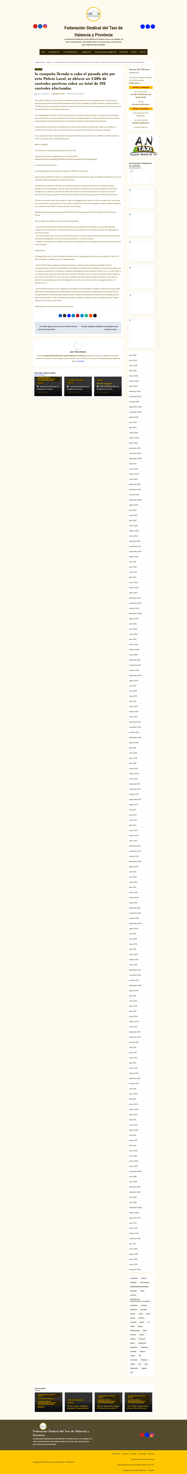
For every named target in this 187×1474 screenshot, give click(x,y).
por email (80, 361)
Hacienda (133, 1322)
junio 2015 (133, 939)
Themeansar (69, 1462)
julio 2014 (132, 996)
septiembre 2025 (135, 407)
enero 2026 (133, 386)
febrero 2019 (134, 712)
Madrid (132, 1326)
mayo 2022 (133, 515)
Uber (146, 1364)
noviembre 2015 (135, 913)
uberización (134, 1368)
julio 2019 (132, 686)
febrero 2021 (134, 588)
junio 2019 (133, 691)
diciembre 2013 (134, 1032)
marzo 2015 (133, 954)
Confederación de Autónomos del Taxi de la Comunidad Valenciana (46, 379)
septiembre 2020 (135, 613)
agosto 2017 (133, 805)
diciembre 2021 (135, 541)
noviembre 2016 (135, 851)
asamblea (133, 1282)
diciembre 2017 (134, 784)
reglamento (142, 1343)
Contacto (125, 1454)
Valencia (144, 1368)
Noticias (38, 69)
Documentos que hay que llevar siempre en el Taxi (135, 1465)
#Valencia (80, 94)
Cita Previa (124, 52)
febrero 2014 (134, 1022)
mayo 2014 (133, 1006)
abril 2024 (133, 427)
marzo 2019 (133, 706)
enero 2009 (133, 1166)
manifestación (135, 1330)
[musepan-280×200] (142, 198)
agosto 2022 (134, 505)
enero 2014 (133, 1027)
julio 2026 (133, 355)
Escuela (134, 52)
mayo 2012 (133, 1094)
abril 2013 (132, 1063)
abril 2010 (132, 1146)
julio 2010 (132, 1135)
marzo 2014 (133, 1016)
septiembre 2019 (135, 675)
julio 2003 (133, 1202)
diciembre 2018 (135, 722)
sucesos (142, 1351)
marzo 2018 (133, 768)
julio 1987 (132, 1244)
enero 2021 (133, 593)
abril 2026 (133, 371)
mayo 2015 (133, 944)
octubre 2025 (134, 402)
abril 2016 (132, 887)
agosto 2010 (133, 1130)
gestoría (141, 1318)
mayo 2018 (133, 758)
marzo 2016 (133, 892)
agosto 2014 (133, 991)
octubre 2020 (134, 608)
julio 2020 (133, 624)
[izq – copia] (143, 146)
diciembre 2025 (135, 391)
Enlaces (133, 1454)
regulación (133, 1347)
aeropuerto (134, 1278)
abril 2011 (132, 1120)
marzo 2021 (133, 582)
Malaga (140, 1326)
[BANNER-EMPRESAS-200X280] (142, 224)
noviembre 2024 (135, 412)
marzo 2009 (133, 1161)
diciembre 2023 (135, 448)
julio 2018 (132, 748)
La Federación (54, 52)
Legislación (86, 52)
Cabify (142, 1290)
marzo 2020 (133, 644)
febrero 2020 (134, 650)
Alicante (144, 1278)
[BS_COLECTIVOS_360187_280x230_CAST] (142, 277)
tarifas (132, 1355)
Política (132, 1338)
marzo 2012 (133, 1104)
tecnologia (133, 1359)
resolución (144, 1347)
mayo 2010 (133, 1140)
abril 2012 (132, 1099)
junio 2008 (133, 1182)
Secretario (45, 94)
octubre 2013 (134, 1042)
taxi (139, 1355)
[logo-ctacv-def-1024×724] (141, 177)
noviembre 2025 (135, 396)
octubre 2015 (134, 918)
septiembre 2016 (135, 861)
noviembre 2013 (135, 1037)
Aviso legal (142, 1454)
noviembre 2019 (135, 665)
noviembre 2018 (135, 727)
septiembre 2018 (135, 737)
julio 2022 (133, 510)
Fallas (141, 1313)
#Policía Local (72, 94)
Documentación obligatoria (106, 52)
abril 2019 (132, 701)
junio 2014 (133, 1001)
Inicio (43, 52)
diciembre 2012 (135, 1078)
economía (143, 1309)
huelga (142, 1322)
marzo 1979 (133, 1264)
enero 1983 (133, 1259)
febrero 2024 (134, 438)
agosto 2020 (134, 619)
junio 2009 (133, 1156)
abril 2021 (132, 577)
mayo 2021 (133, 572)
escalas (132, 1313)
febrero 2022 (134, 531)
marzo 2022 (133, 526)
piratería (133, 1334)
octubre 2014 (134, 980)
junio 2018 (133, 753)
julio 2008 (133, 1177)
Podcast (143, 52)
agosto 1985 (133, 1254)
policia (142, 1334)
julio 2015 (132, 934)
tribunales (144, 1359)
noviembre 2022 (135, 489)
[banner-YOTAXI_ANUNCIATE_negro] (143, 334)
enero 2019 (133, 717)
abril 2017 (132, 825)
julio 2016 (132, 872)
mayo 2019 (133, 696)
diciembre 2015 (134, 908)
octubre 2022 (134, 495)
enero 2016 (133, 903)
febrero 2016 (134, 898)
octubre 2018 (134, 732)
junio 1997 (133, 1223)
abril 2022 (133, 520)
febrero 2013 (134, 1073)
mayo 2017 (133, 820)
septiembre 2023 (135, 458)
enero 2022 (133, 536)
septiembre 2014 (135, 985)
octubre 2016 (134, 856)
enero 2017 (133, 841)
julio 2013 (132, 1047)
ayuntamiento (144, 1282)
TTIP (139, 1364)
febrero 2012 (134, 1109)
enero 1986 (133, 1249)
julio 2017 (132, 810)
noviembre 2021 (135, 546)
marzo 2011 (133, 1125)
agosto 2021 (133, 557)
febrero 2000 (134, 1213)
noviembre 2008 (135, 1171)
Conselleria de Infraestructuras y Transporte (140, 1300)
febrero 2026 (134, 381)
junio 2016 (133, 877)
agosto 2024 (134, 417)
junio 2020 (133, 629)
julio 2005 (133, 1197)
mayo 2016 (133, 882)
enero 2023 (133, 479)
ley (148, 1322)
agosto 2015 (133, 929)
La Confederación (71, 52)
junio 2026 (133, 360)
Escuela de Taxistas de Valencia (134, 1470)
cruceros (144, 1305)
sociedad (133, 1351)
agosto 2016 (133, 867)
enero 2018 (133, 779)
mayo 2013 (133, 1058)
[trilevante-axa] (143, 304)
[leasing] (142, 251)
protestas (142, 1338)
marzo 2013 (133, 1068)
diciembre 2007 (135, 1187)
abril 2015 (132, 949)
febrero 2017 (134, 836)
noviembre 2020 (135, 603)
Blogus (59, 1462)
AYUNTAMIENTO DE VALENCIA (139, 1286)
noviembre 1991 (135, 1238)
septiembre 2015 (135, 923)
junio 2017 (133, 815)
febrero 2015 (134, 960)
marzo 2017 (133, 830)
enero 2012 (133, 1115)
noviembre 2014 (135, 975)
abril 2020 (133, 639)
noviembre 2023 (135, 453)
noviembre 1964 (135, 1269)
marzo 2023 (133, 469)
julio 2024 (133, 422)
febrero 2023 (134, 474)
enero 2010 (133, 1151)
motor (145, 1330)
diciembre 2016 (135, 846)
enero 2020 (133, 655)
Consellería (134, 1305)
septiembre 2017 (135, 799)
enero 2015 (133, 965)
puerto (132, 1343)
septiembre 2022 (135, 500)
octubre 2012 (134, 1084)
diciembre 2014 (135, 970)
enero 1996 (133, 1228)
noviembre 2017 (135, 789)
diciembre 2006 (135, 1192)
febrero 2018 (134, 774)
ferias (148, 1313)
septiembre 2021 (135, 551)
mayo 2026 (133, 365)
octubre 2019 (134, 670)
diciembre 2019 (135, 660)
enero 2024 (133, 443)
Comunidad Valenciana (75, 380)
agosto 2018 (133, 743)
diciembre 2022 (135, 484)
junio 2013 (133, 1053)
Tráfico (132, 1364)
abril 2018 (132, 763)
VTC (131, 1372)
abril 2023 (133, 464)
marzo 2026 (133, 376)
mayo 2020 (133, 634)
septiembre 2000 (135, 1207)
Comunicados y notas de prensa (46, 1395)
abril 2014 (132, 1011)
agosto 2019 (133, 681)
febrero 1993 (134, 1233)
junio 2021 (133, 567)
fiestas (132, 1318)
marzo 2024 (133, 433)
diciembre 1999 (135, 1218)
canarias (133, 1295)
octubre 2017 (134, 794)
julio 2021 (132, 562)
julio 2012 (132, 1089)
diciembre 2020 (135, 598)
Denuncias (133, 1309)
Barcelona (133, 1290)
